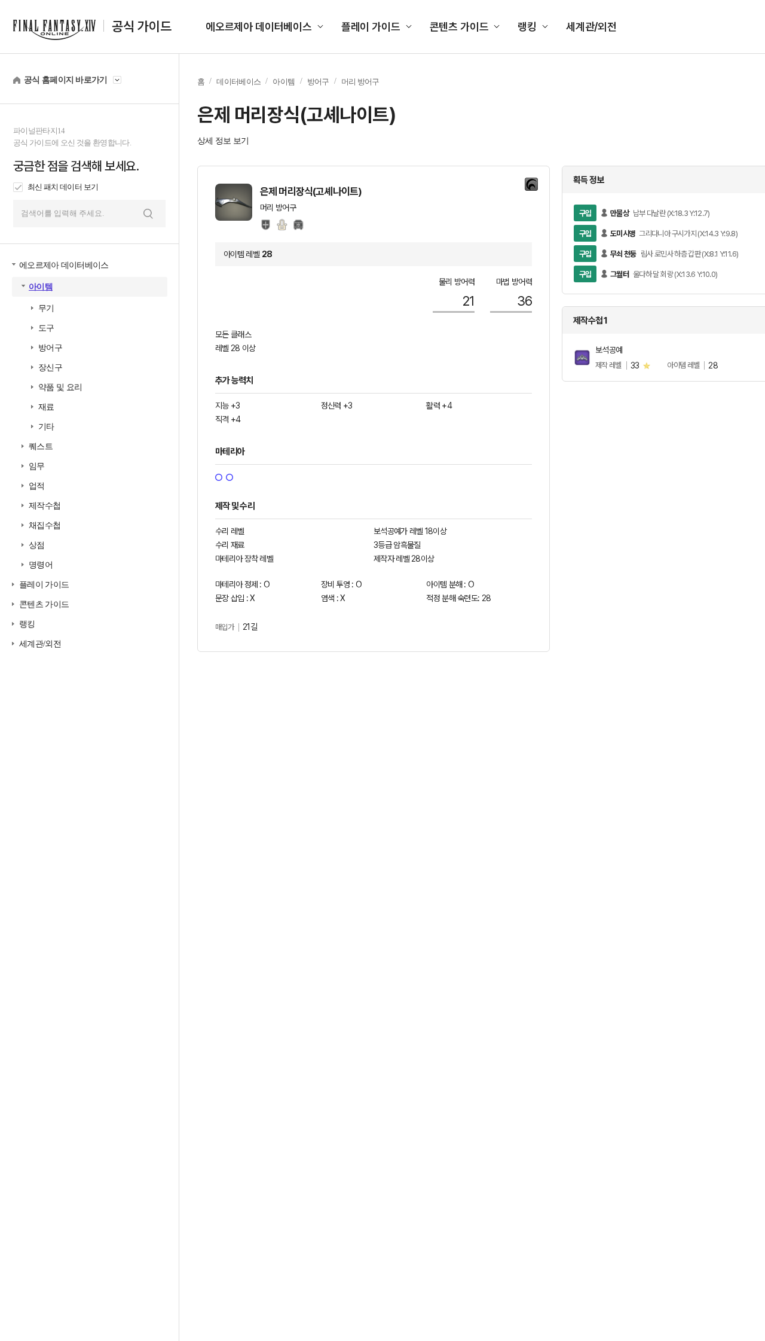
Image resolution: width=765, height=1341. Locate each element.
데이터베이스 (238, 82)
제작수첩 (44, 505)
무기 (46, 308)
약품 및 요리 (60, 387)
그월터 (619, 274)
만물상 (619, 213)
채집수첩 (44, 525)
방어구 (50, 347)
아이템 (41, 286)
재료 (46, 407)
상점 (37, 545)
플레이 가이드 (370, 26)
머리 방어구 (360, 82)
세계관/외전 (591, 26)
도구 (46, 328)
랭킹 (527, 26)
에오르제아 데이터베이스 (259, 26)
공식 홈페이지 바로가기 (66, 79)
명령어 (41, 564)
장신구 (50, 367)
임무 (37, 466)
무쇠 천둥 (623, 253)
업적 (37, 485)
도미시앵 (622, 233)
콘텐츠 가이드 (459, 26)
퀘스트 (41, 446)
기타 (46, 426)
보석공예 (608, 350)
